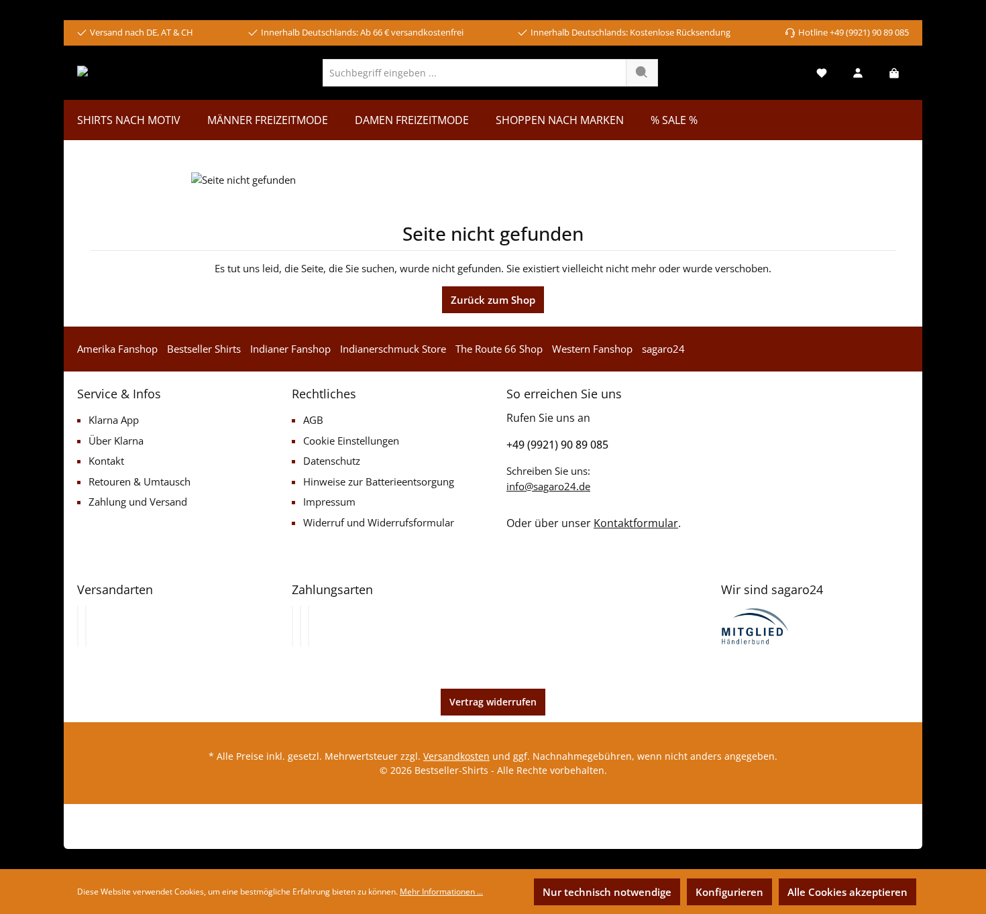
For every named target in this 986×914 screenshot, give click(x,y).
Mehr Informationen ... (441, 891)
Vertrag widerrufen (493, 701)
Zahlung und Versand (138, 501)
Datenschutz (331, 460)
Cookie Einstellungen (351, 440)
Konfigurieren (729, 892)
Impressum (329, 501)
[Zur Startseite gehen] (128, 72)
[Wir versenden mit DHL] (77, 626)
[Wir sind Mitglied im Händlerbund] (755, 625)
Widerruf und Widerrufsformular (378, 522)
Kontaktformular (636, 523)
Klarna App (114, 419)
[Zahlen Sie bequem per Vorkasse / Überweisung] (300, 626)
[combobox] (474, 73)
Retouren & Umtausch (139, 481)
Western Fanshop (592, 348)
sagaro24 (663, 348)
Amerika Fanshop (117, 348)
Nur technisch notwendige (607, 892)
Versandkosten (456, 756)
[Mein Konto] (858, 73)
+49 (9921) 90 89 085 (557, 444)
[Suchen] (642, 73)
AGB (313, 419)
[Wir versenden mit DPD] (86, 626)
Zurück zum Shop (493, 299)
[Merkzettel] (821, 73)
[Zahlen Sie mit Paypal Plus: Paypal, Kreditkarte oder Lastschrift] (308, 626)
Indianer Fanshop (290, 348)
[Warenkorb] (894, 73)
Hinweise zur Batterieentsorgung (378, 481)
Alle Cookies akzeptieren (847, 892)
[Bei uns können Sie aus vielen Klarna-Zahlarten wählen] (292, 626)
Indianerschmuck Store (393, 348)
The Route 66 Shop (499, 348)
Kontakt (106, 460)
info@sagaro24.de (548, 486)
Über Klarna (116, 440)
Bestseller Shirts (204, 348)
